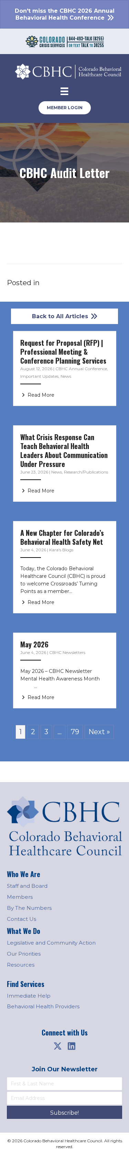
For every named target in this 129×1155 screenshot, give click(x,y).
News (66, 376)
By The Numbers (29, 908)
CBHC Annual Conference (81, 368)
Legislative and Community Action (51, 942)
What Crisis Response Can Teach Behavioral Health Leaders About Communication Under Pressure (64, 450)
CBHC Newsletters (67, 652)
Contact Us (21, 919)
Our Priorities (24, 953)
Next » (99, 732)
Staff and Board (27, 886)
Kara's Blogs (61, 549)
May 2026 (34, 644)
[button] (58, 1046)
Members (20, 897)
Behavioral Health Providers (43, 1006)
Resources (20, 964)
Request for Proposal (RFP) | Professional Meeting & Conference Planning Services (63, 351)
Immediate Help (29, 995)
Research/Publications (86, 472)
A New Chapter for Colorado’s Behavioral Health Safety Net (62, 537)
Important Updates (39, 376)
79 (75, 732)
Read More (40, 395)
